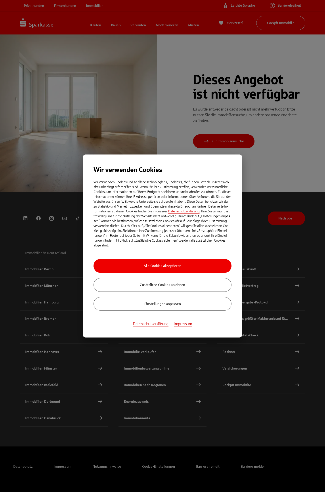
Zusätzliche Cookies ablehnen (162, 285)
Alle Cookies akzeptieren (162, 266)
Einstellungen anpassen (162, 304)
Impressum (183, 324)
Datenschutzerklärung (183, 211)
